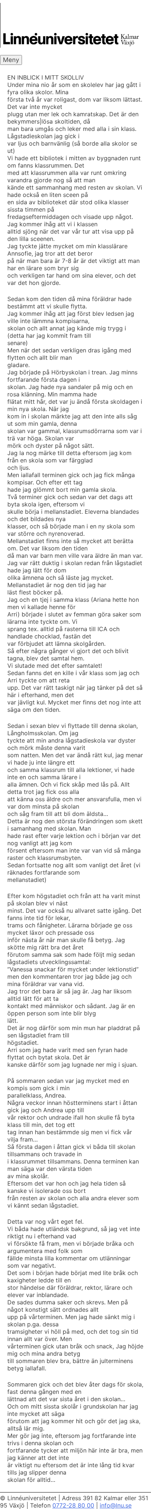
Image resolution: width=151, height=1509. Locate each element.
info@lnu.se (116, 1505)
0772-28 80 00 (73, 1505)
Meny (11, 59)
